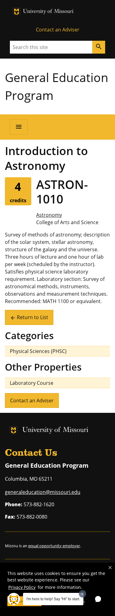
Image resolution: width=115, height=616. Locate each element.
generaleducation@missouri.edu (42, 492)
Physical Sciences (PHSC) (38, 351)
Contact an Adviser (57, 29)
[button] (110, 567)
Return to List (29, 317)
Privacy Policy (22, 587)
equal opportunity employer (54, 545)
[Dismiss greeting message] (82, 594)
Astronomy (49, 214)
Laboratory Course (31, 383)
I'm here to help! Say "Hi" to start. (53, 599)
